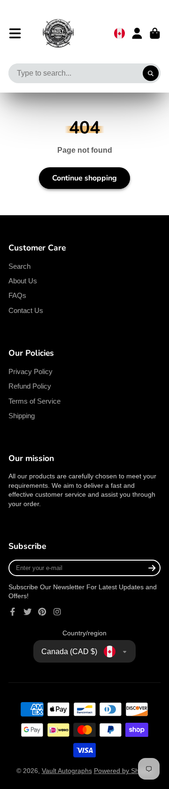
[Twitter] (27, 612)
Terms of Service (34, 401)
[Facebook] (12, 612)
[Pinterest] (42, 612)
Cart (155, 33)
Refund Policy (29, 386)
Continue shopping (84, 178)
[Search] (151, 73)
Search (19, 266)
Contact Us (25, 310)
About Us (22, 281)
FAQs (17, 295)
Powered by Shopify (123, 770)
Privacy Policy (30, 371)
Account (137, 33)
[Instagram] (57, 612)
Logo (58, 33)
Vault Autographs (67, 770)
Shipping (21, 416)
